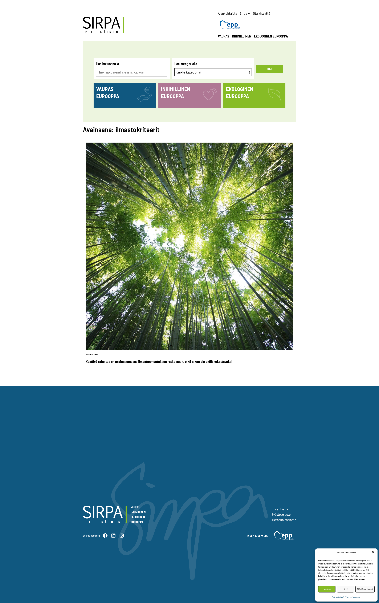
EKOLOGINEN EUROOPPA (239, 92)
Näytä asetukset (365, 589)
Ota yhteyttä (280, 509)
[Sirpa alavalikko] (249, 13)
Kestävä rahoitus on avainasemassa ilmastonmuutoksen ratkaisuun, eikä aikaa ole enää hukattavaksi (159, 361)
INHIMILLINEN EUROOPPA (175, 92)
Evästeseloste (281, 514)
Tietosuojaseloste (352, 597)
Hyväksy (326, 589)
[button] (373, 552)
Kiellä (345, 589)
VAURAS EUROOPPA (107, 92)
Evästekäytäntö (338, 597)
